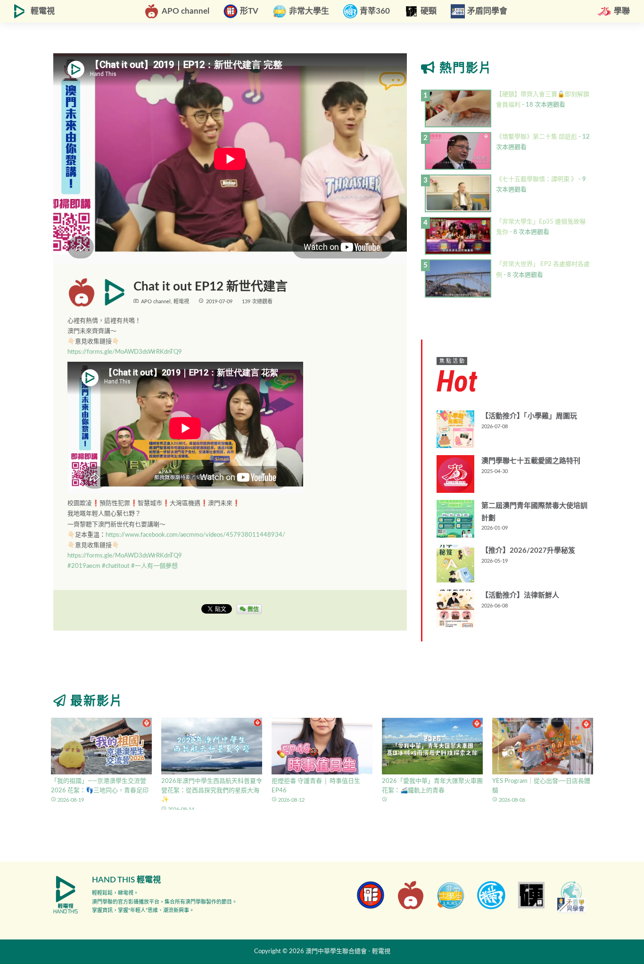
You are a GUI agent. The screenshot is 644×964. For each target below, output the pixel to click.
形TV (249, 11)
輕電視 (43, 11)
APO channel (185, 11)
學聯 (622, 11)
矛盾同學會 (487, 11)
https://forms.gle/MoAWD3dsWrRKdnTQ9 (124, 352)
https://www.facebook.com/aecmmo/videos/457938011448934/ (195, 535)
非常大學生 (309, 11)
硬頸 (429, 11)
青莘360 (375, 11)
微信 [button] (252, 609)
